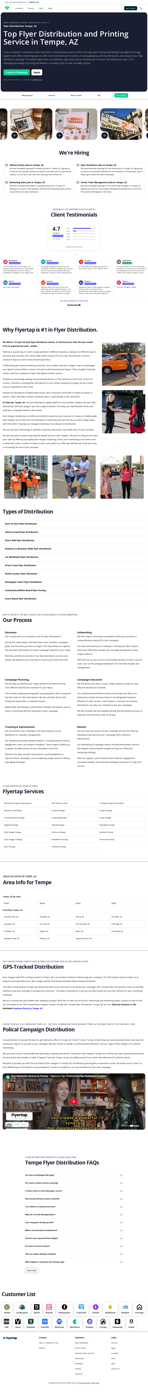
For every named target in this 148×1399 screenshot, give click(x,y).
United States (14, 23)
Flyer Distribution (81, 1343)
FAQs (41, 8)
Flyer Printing (9, 847)
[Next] (76, 254)
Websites (78, 1374)
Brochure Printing (107, 839)
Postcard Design (58, 810)
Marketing (79, 1363)
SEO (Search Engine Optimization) (17, 803)
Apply (50, 8)
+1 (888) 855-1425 (33, 2)
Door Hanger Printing (13, 839)
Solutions (79, 1337)
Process (31, 8)
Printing (78, 1369)
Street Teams (80, 1348)
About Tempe (76, 95)
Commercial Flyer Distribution (112, 803)
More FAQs (31, 1270)
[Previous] (71, 254)
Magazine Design (11, 825)
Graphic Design (106, 810)
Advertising (79, 1358)
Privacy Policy (94, 1383)
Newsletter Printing (60, 839)
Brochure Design (59, 832)
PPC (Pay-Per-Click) (59, 803)
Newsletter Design (107, 825)
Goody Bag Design (59, 818)
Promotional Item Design (14, 818)
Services (114, 1343)
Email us (42, 1348)
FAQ (99, 95)
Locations (19, 8)
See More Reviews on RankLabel (74, 300)
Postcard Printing (59, 847)
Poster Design (105, 818)
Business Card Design (13, 810)
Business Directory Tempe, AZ (27, 1008)
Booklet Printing (106, 832)
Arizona (24, 23)
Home (5, 23)
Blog (113, 1363)
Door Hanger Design (12, 832)
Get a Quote (130, 8)
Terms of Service (84, 1383)
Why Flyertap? (27, 95)
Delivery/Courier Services (84, 1353)
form (21, 80)
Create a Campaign (17, 72)
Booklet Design (58, 825)
